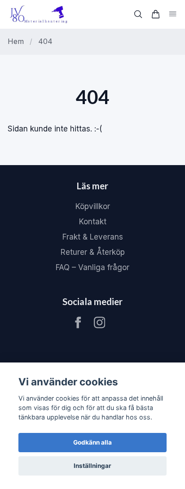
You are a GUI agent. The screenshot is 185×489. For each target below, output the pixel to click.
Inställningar (92, 465)
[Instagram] (100, 322)
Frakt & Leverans (92, 236)
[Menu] (172, 14)
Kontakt (92, 221)
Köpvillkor (92, 206)
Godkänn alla (92, 442)
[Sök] (138, 14)
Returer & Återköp (93, 252)
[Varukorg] (155, 14)
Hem (16, 41)
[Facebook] (78, 322)
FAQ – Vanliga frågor (92, 267)
